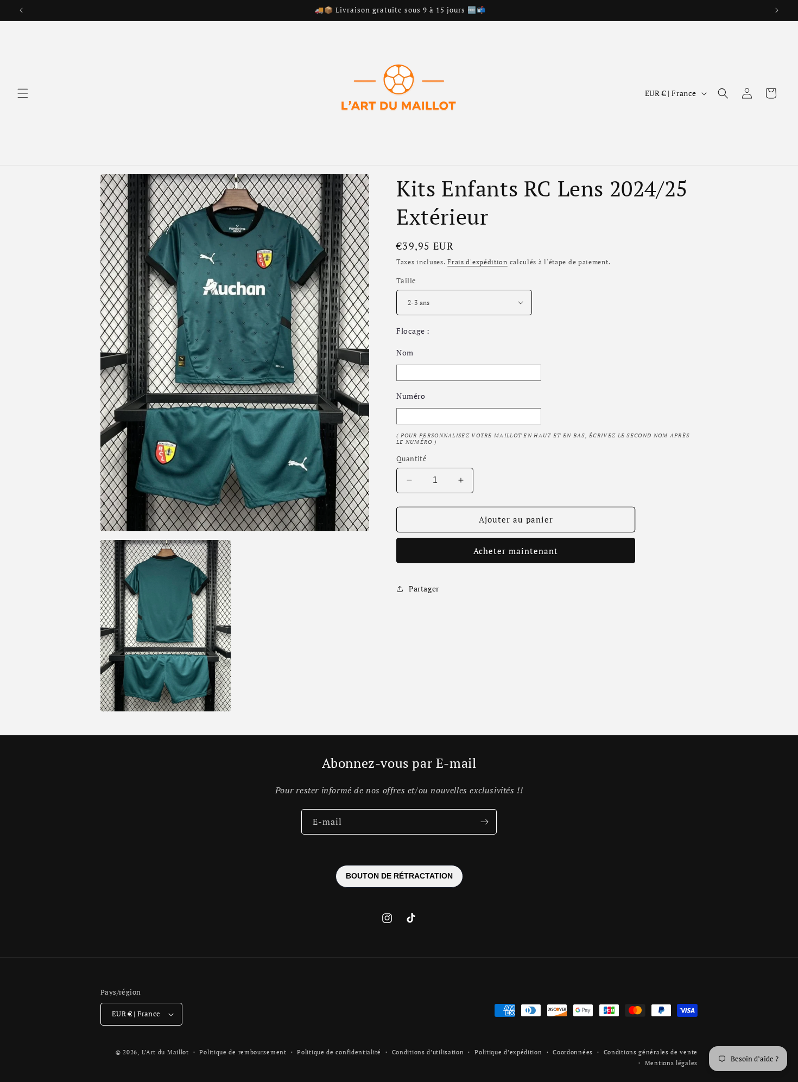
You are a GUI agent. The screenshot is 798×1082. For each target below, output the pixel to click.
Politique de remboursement (242, 1052)
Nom (405, 352)
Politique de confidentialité (339, 1052)
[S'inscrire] (484, 822)
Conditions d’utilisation (428, 1052)
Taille (406, 280)
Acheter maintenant (515, 550)
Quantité (411, 458)
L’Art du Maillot (165, 1052)
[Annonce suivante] (777, 10)
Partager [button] (424, 588)
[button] (23, 93)
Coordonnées (573, 1052)
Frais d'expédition (477, 262)
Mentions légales (671, 1063)
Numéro (411, 396)
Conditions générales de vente (651, 1052)
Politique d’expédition (508, 1052)
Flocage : (412, 331)
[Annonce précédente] (21, 10)
